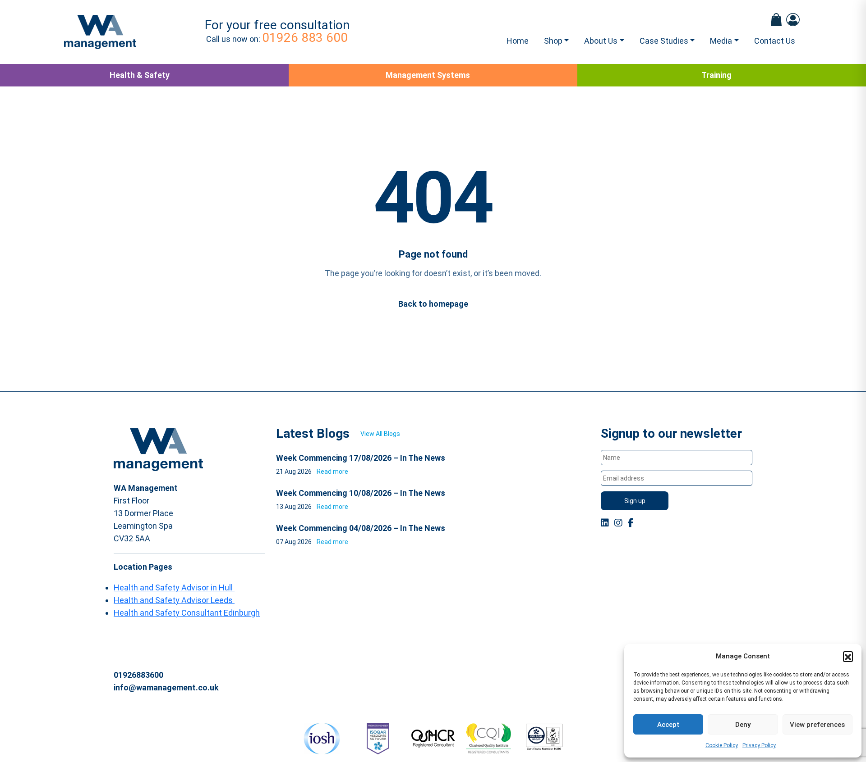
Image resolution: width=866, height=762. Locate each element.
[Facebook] (631, 522)
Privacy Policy (759, 745)
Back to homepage (433, 303)
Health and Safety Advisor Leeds (174, 600)
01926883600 (138, 675)
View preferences (817, 725)
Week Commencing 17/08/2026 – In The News (360, 458)
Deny (743, 725)
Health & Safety (140, 75)
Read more (332, 471)
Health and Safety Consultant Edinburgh (187, 612)
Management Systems (428, 75)
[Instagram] (618, 522)
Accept (668, 725)
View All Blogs (380, 433)
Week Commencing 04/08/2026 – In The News (360, 528)
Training (716, 75)
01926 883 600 (305, 37)
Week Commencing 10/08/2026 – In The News (360, 493)
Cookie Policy (721, 745)
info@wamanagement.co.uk (166, 687)
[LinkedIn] (605, 522)
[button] (847, 656)
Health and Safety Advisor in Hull (174, 587)
